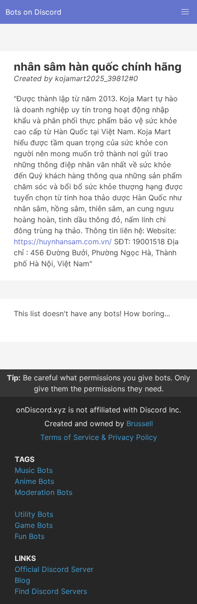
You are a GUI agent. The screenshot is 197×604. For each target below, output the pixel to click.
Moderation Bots (43, 492)
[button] (185, 12)
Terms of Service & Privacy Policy (98, 437)
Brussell (139, 423)
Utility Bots (34, 514)
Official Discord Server (54, 569)
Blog (22, 580)
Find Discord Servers (51, 591)
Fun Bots (29, 536)
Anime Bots (34, 481)
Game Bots (34, 525)
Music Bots (34, 470)
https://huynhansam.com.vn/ (63, 241)
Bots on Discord (33, 11)
